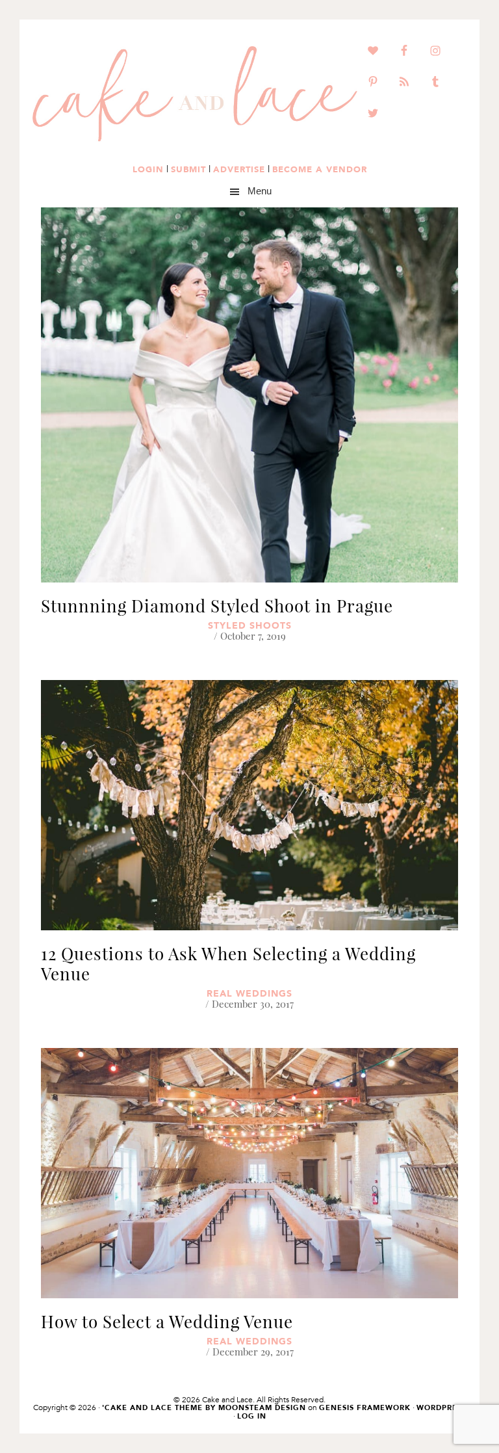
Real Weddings (249, 993)
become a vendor (319, 169)
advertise (239, 169)
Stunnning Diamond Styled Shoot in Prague (217, 605)
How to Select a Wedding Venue (167, 1321)
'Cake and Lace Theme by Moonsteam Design (204, 1408)
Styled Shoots (250, 625)
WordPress (441, 1408)
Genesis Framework (365, 1408)
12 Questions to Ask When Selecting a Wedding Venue (228, 963)
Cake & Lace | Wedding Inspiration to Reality (194, 94)
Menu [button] (260, 191)
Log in (251, 1416)
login (148, 169)
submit (188, 169)
